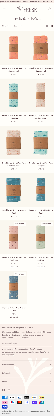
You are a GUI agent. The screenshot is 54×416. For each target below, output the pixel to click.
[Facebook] (3, 390)
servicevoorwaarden (26, 352)
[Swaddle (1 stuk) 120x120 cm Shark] (40, 190)
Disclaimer (6, 413)
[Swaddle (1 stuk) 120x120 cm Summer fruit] (13, 48)
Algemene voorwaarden (40, 411)
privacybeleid (7, 352)
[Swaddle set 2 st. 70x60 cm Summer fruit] (40, 48)
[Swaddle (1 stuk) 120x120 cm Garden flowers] (40, 95)
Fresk (6, 411)
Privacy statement (22, 411)
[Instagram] (9, 390)
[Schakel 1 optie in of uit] (46, 26)
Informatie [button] (6, 373)
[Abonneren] (49, 343)
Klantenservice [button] (8, 364)
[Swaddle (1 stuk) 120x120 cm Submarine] (13, 95)
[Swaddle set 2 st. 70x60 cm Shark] (13, 190)
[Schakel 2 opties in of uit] (51, 26)
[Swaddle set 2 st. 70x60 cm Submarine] (40, 142)
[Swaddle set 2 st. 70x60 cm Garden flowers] (13, 142)
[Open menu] (6, 9)
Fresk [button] (4, 381)
